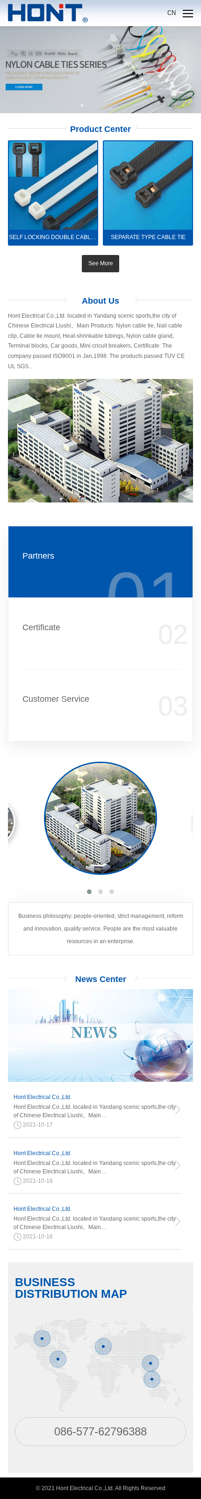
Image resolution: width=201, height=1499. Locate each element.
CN (171, 12)
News (100, 979)
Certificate (41, 627)
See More (100, 263)
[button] (89, 891)
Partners (38, 555)
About (100, 301)
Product (100, 129)
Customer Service (55, 699)
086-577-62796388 (100, 1431)
